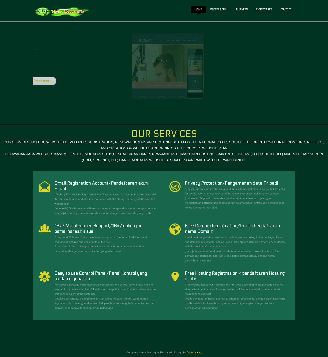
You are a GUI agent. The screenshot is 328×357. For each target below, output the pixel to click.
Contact (286, 9)
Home (198, 9)
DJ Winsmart (194, 352)
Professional (219, 9)
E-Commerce (264, 9)
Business (242, 9)
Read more (73, 81)
